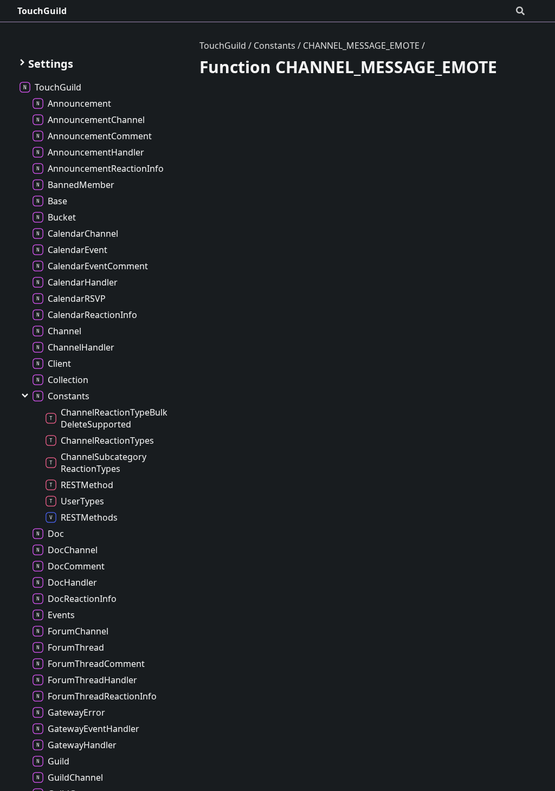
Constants (274, 45)
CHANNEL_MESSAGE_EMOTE (361, 45)
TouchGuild (42, 11)
